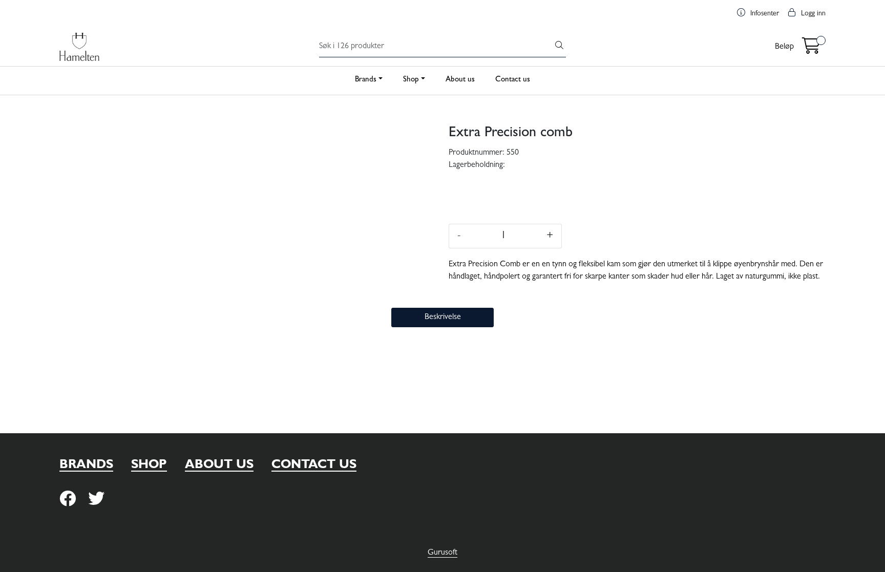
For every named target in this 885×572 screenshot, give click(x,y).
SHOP (149, 466)
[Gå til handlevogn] (811, 50)
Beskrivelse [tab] (443, 317)
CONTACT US (313, 466)
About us (460, 80)
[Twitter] (67, 499)
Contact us (512, 80)
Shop (411, 80)
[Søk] (559, 47)
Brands (365, 80)
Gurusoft (442, 553)
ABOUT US (219, 466)
